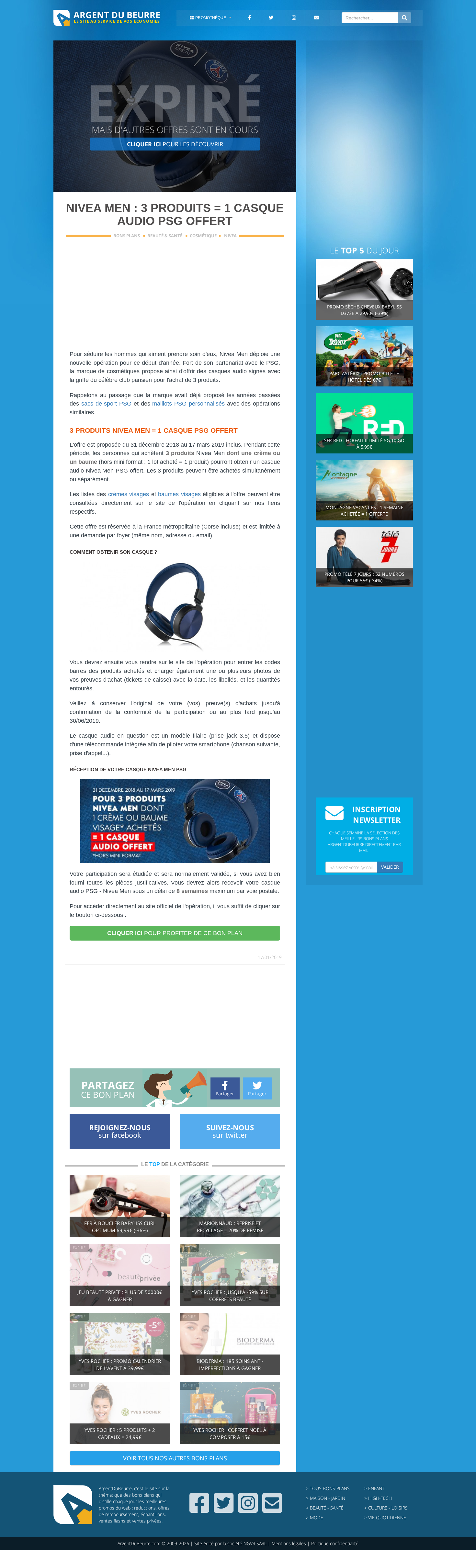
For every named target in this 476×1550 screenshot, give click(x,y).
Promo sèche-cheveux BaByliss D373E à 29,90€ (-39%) (364, 310)
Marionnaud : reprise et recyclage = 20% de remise (230, 1227)
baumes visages (179, 494)
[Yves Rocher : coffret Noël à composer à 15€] (230, 1412)
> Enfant (374, 1488)
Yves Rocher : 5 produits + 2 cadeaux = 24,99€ (120, 1434)
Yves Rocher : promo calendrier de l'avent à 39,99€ (120, 1365)
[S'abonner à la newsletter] (272, 1510)
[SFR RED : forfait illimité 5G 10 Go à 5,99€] (364, 422)
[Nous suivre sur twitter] (223, 1510)
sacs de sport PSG (106, 403)
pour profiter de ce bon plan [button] (175, 933)
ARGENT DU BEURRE (117, 15)
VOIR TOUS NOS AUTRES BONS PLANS (175, 1458)
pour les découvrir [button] (175, 144)
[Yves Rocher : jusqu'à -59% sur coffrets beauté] (230, 1274)
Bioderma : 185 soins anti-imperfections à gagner (230, 1365)
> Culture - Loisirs (386, 1508)
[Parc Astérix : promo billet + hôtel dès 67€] (364, 356)
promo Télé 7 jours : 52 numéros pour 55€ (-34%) (364, 577)
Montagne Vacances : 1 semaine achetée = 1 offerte (364, 510)
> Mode (314, 1517)
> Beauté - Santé (325, 1508)
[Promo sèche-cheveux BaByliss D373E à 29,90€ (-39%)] (364, 289)
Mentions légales (289, 1543)
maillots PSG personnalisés (188, 403)
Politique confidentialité (334, 1543)
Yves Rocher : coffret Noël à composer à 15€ (229, 1434)
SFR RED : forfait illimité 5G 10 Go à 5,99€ (364, 443)
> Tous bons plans (328, 1488)
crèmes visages (128, 494)
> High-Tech (378, 1498)
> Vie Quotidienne (385, 1517)
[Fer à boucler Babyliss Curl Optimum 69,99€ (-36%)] (120, 1205)
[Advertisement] (175, 298)
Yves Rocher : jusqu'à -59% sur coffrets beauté (230, 1296)
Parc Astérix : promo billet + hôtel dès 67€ (364, 376)
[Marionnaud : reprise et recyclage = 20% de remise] (230, 1205)
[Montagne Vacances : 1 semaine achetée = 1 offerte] (364, 489)
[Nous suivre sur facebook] (199, 1510)
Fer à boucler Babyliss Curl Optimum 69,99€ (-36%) (120, 1227)
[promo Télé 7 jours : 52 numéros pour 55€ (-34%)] (364, 556)
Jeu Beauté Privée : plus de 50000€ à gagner (119, 1296)
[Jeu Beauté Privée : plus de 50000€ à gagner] (120, 1274)
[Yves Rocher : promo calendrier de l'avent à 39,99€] (120, 1343)
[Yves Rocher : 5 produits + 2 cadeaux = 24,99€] (120, 1412)
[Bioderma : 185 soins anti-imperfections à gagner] (230, 1343)
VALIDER (390, 867)
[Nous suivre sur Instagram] (248, 1510)
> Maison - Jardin (325, 1498)
